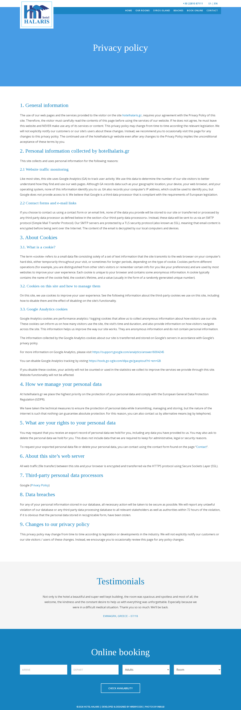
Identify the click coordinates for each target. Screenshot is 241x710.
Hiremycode (136, 706)
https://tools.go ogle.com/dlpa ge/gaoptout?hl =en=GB (125, 361)
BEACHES (178, 10)
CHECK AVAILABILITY (120, 688)
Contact (201, 447)
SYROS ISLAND (161, 10)
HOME (128, 10)
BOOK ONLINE (195, 10)
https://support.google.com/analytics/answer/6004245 (128, 352)
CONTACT (212, 10)
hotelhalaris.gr (132, 115)
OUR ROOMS (142, 10)
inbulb (160, 706)
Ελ (209, 3)
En (216, 3)
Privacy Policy (40, 485)
